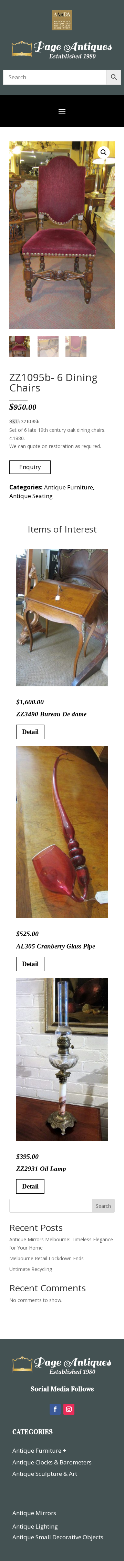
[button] (103, 152)
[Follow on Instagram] (68, 1409)
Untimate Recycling (30, 1269)
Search (103, 1206)
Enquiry (30, 467)
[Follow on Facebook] (55, 1409)
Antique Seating (31, 496)
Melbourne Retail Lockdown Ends (46, 1258)
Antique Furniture (68, 487)
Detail (30, 731)
